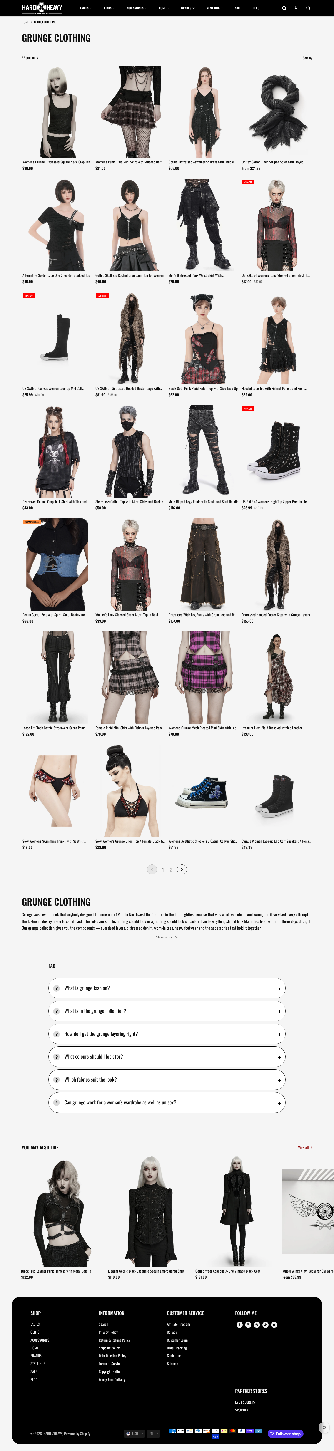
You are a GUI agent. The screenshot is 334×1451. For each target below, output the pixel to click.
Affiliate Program (178, 1324)
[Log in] (296, 8)
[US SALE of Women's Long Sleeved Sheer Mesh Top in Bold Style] (276, 225)
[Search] (284, 8)
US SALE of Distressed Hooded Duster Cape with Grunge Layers (127, 388)
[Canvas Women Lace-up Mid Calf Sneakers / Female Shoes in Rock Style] (276, 791)
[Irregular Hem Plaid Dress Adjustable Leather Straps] (276, 677)
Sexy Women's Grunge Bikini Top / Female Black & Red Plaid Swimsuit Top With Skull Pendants (129, 841)
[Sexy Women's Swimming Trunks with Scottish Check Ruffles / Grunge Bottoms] (57, 791)
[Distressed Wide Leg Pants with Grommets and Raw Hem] (203, 564)
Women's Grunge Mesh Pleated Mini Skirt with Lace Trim (203, 728)
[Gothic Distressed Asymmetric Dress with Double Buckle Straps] (203, 112)
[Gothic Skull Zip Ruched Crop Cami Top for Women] (130, 225)
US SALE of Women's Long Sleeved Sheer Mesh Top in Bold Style (276, 275)
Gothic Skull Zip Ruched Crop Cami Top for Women (129, 275)
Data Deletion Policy (112, 1355)
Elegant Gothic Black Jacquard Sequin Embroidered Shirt (146, 1271)
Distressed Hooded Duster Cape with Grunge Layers (276, 614)
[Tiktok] (265, 1324)
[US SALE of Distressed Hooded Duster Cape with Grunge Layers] (130, 338)
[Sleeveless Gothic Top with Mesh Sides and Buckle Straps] (130, 451)
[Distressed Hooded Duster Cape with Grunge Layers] (276, 564)
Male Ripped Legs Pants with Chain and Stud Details (203, 501)
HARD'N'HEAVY (52, 1433)
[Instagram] (248, 1324)
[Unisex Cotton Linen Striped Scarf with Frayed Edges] (276, 112)
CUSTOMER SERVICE (185, 1313)
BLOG (34, 1379)
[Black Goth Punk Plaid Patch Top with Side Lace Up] (203, 338)
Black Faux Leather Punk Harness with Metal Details (56, 1271)
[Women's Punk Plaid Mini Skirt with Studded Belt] (130, 112)
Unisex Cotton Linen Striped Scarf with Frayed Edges (272, 162)
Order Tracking (177, 1348)
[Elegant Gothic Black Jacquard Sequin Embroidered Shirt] (150, 1211)
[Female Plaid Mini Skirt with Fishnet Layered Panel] (130, 677)
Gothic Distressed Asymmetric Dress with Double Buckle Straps (201, 162)
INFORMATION (111, 1313)
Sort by (307, 58)
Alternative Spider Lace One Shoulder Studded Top (56, 275)
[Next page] (182, 869)
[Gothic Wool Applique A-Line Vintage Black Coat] (237, 1211)
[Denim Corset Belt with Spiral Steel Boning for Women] (57, 564)
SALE (33, 1371)
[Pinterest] (256, 1324)
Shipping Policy (109, 1348)
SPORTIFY (241, 1410)
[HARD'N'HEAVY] (42, 8)
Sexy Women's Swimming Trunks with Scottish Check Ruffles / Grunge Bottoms (53, 841)
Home (26, 22)
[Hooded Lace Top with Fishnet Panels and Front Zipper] (276, 338)
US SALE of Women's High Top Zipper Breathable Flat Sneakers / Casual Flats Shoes (274, 502)
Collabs (172, 1332)
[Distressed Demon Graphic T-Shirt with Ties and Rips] (57, 451)
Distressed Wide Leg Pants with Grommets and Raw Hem (203, 615)
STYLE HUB (37, 1363)
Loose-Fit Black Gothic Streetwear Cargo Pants (53, 727)
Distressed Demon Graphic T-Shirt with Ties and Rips (54, 502)
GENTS (35, 1332)
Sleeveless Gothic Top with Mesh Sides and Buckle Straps (129, 502)
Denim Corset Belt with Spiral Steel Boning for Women (53, 615)
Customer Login (177, 1340)
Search (103, 1324)
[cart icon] (308, 8)
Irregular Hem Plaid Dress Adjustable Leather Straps (272, 728)
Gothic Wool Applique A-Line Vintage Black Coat (227, 1271)
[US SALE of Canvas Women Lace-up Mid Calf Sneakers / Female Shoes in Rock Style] (57, 338)
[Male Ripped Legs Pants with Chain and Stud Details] (203, 451)
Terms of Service (110, 1363)
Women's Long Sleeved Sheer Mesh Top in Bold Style (126, 615)
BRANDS (36, 1355)
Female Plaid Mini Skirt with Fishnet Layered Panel (129, 727)
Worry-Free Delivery (112, 1379)
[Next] (305, 1213)
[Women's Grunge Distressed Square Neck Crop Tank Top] (57, 112)
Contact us (174, 1355)
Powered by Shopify (77, 1433)
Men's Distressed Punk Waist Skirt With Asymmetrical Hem (195, 275)
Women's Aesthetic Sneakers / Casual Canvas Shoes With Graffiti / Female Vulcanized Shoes (203, 841)
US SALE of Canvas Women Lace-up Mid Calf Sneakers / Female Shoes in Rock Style (52, 388)
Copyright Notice (110, 1371)
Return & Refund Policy (114, 1340)
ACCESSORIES (39, 1340)
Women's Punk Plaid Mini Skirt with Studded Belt (128, 162)
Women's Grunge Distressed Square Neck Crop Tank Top (57, 162)
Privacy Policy (108, 1332)
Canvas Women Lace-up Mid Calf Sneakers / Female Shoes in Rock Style (277, 841)
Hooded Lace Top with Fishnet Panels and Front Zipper (273, 388)
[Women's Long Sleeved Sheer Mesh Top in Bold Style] (130, 564)
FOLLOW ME (246, 1313)
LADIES (35, 1324)
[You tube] (274, 1324)
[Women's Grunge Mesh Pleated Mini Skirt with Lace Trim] (203, 677)
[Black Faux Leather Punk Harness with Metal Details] (63, 1211)
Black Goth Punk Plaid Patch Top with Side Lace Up (203, 388)
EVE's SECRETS (245, 1402)
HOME (34, 1348)
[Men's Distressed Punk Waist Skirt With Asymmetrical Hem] (203, 225)
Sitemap (172, 1363)
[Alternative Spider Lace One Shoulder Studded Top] (57, 225)
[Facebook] (239, 1324)
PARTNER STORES (251, 1391)
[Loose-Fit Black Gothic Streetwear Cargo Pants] (57, 677)
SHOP (35, 1313)
